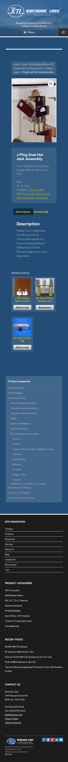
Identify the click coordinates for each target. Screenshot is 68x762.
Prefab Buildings (15, 393)
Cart (7, 569)
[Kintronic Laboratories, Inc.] (34, 11)
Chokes (16, 444)
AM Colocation (12, 590)
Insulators (17, 469)
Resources (10, 539)
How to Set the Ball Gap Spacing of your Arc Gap (28, 657)
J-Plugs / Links (36, 189)
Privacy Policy (11, 718)
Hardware (17, 464)
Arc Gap (16, 439)
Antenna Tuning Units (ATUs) (23, 403)
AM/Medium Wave (39, 64)
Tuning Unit (42, 197)
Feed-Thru (17, 454)
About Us (9, 549)
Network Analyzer (16, 388)
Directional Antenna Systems (23, 413)
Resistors (17, 479)
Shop (24, 64)
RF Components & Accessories (24, 433)
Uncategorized (12, 626)
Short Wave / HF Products (20, 487)
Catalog (9, 529)
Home (16, 64)
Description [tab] (23, 211)
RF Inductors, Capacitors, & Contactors (28, 483)
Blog (7, 554)
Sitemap (8, 754)
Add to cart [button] (22, 307)
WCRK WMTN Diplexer (16, 646)
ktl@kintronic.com (13, 714)
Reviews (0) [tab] (41, 211)
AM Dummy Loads (19, 428)
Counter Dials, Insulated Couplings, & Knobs (33, 449)
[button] (51, 84)
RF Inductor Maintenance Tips (19, 651)
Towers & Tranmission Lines (21, 498)
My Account (11, 564)
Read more (45, 307)
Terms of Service (13, 722)
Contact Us (10, 559)
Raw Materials (19, 459)
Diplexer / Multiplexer (20, 423)
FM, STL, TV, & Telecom (18, 492)
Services (9, 544)
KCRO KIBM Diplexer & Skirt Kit (20, 662)
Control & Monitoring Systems (24, 408)
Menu (31, 32)
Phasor (26, 193)
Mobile (13, 418)
